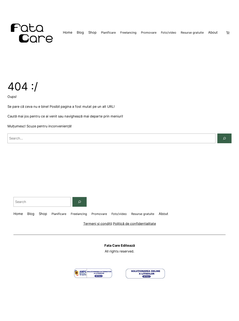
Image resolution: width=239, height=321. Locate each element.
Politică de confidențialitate (134, 224)
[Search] (224, 138)
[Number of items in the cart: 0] (228, 32)
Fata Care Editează (119, 245)
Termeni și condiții (97, 224)
